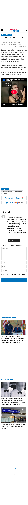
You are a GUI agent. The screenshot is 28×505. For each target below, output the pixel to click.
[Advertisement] (14, 14)
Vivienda (4, 193)
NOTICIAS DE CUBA (6, 34)
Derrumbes (12, 189)
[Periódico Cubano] (14, 30)
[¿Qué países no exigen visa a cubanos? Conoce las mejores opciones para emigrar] (13, 415)
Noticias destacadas (7, 191)
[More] (25, 207)
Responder (9, 235)
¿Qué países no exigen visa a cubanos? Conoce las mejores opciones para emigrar (13, 426)
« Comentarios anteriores (14, 240)
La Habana (19, 189)
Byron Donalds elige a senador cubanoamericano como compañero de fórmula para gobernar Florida (12, 338)
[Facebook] (7, 207)
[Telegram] (21, 207)
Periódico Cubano (5, 46)
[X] (14, 207)
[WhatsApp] (11, 207)
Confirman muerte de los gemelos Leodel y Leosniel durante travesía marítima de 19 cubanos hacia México (13, 400)
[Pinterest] (18, 207)
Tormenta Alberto (18, 191)
